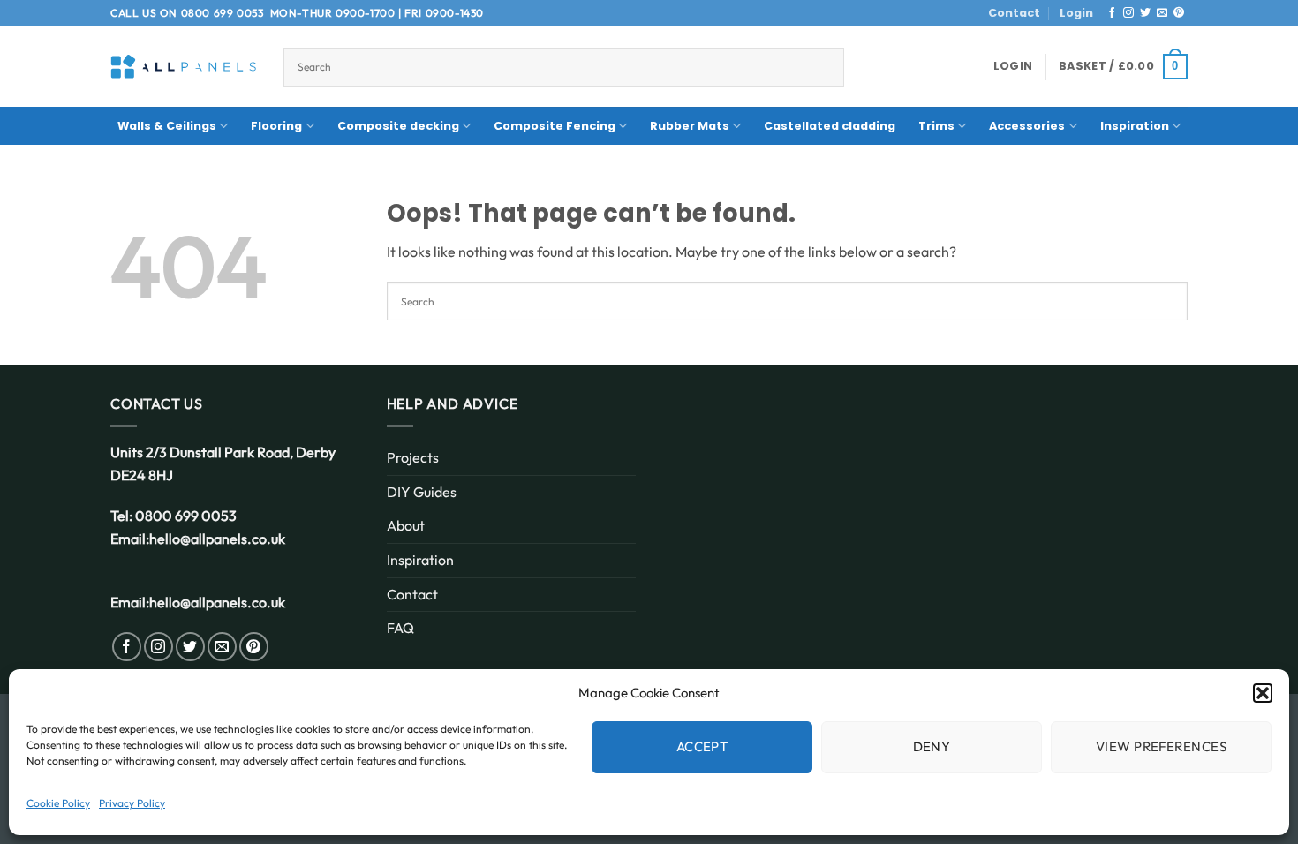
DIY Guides (422, 492)
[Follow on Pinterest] (1178, 13)
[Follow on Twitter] (1145, 13)
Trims (936, 125)
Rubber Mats (689, 125)
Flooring (276, 125)
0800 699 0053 (222, 12)
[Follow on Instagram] (1128, 13)
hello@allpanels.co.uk (217, 538)
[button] (1263, 693)
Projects (413, 457)
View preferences (1161, 746)
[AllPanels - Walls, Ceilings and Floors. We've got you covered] (183, 66)
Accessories (1027, 125)
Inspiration (1134, 125)
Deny (932, 746)
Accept (702, 746)
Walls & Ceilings (166, 125)
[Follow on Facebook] (1111, 13)
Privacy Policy (132, 803)
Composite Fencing (554, 125)
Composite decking (398, 125)
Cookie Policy (58, 803)
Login (1076, 12)
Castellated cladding (829, 125)
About (406, 525)
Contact (1014, 12)
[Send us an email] (1162, 13)
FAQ (400, 628)
